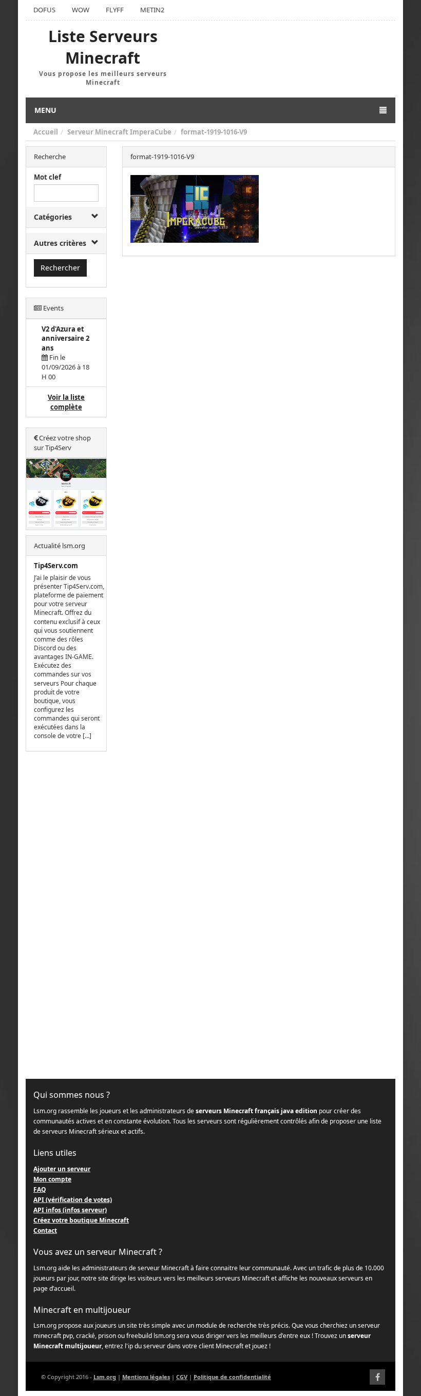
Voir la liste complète (66, 402)
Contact (45, 1230)
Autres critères (60, 243)
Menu (45, 110)
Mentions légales (146, 1377)
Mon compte (52, 1179)
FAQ (39, 1189)
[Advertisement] (66, 916)
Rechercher (60, 268)
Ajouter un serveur (61, 1169)
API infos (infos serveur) (70, 1210)
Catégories (53, 217)
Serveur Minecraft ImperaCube (119, 132)
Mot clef (47, 177)
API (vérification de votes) (72, 1199)
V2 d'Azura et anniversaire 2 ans (65, 338)
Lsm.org (104, 1377)
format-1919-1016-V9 (214, 132)
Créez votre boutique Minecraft (81, 1220)
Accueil (45, 132)
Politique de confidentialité (232, 1377)
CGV (181, 1377)
